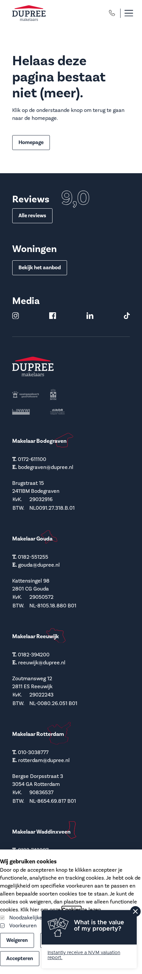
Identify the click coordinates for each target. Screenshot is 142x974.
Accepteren (19, 958)
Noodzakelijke (25, 917)
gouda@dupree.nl (39, 565)
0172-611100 (32, 459)
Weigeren (17, 940)
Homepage (31, 142)
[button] (125, 13)
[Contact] (112, 13)
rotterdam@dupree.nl (44, 760)
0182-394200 (34, 654)
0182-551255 (33, 557)
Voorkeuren (23, 925)
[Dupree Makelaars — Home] (29, 13)
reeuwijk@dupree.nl (41, 662)
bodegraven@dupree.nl (45, 467)
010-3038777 (33, 752)
